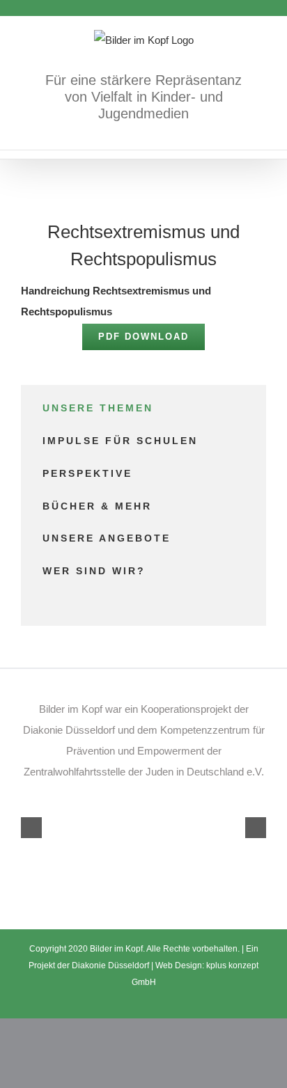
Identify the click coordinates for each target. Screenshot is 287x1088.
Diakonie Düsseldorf (111, 965)
